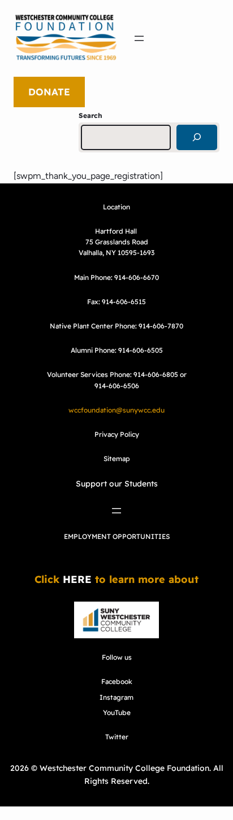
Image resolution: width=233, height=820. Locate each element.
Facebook (116, 681)
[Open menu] (139, 38)
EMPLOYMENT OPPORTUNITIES (117, 536)
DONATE (49, 92)
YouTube (117, 712)
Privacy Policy (116, 434)
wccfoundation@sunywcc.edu (116, 410)
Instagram (116, 697)
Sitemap (116, 458)
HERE (77, 579)
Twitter (116, 737)
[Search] (196, 137)
